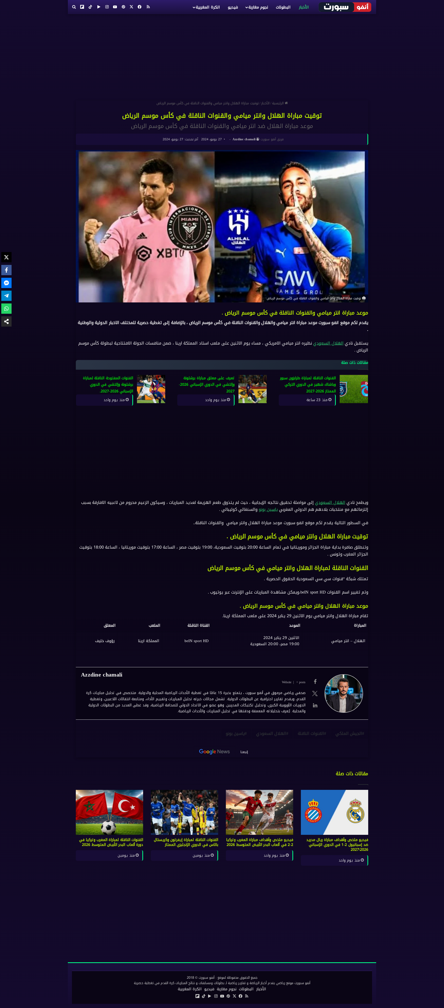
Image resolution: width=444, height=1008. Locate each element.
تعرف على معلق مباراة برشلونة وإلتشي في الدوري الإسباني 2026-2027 (206, 385)
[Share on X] (6, 257)
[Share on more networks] (6, 321)
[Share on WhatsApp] (6, 308)
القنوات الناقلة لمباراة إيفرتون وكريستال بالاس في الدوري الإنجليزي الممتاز (186, 842)
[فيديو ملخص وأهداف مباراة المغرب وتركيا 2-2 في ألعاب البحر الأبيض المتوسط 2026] (259, 812)
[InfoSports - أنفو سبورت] (345, 7)
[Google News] (214, 751)
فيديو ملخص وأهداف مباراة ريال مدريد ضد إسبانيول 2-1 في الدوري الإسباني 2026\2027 (337, 844)
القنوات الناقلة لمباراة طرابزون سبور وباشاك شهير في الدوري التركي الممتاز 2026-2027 (308, 385)
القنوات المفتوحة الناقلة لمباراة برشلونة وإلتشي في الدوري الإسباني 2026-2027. (108, 385)
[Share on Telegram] (6, 296)
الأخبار (304, 7)
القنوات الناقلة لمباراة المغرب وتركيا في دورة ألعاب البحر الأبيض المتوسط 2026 (111, 842)
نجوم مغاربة (258, 7)
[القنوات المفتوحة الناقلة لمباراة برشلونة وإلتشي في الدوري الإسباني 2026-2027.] (151, 389)
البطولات (283, 7)
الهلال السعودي (328, 343)
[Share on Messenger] (6, 283)
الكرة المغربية (208, 7)
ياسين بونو (268, 509)
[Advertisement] (222, 55)
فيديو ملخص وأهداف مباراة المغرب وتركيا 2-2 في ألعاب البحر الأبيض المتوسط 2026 (259, 842)
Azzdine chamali (244, 139)
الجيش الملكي (349, 733)
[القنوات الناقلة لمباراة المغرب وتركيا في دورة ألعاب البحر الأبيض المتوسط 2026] (109, 812)
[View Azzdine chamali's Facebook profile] (315, 681)
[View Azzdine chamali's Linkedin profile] (315, 705)
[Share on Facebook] (6, 270)
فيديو (233, 7)
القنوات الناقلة (311, 733)
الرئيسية (278, 103)
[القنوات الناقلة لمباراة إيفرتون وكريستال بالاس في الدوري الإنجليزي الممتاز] (184, 812)
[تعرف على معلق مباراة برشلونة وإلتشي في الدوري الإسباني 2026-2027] (252, 389)
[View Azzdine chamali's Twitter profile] (315, 693)
